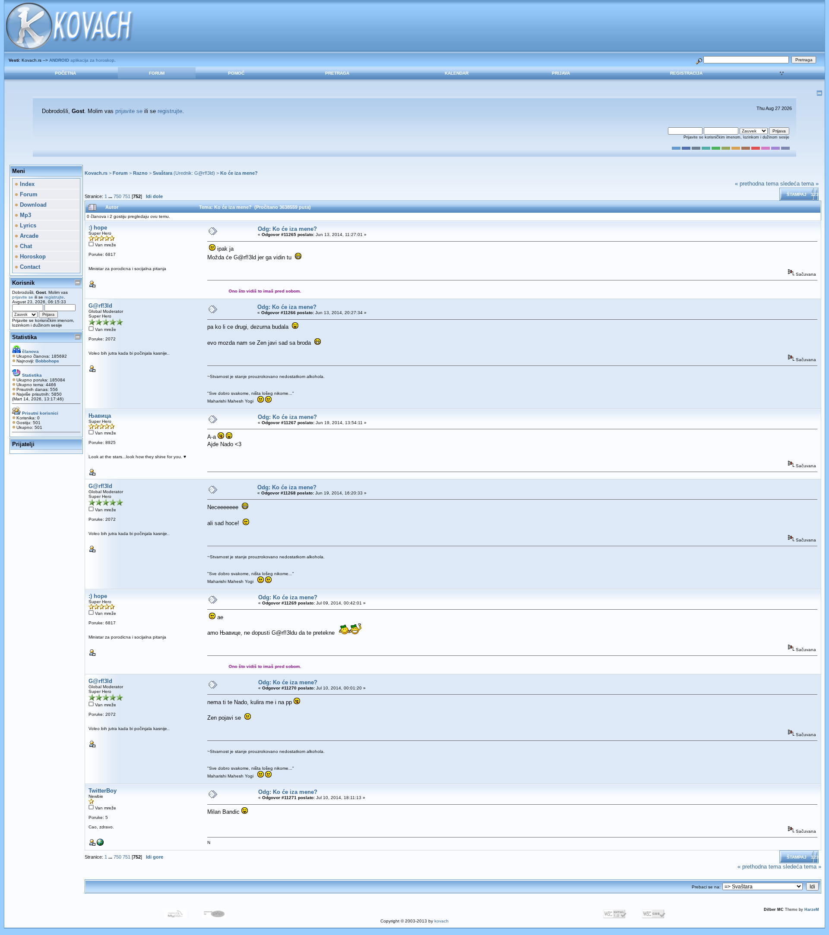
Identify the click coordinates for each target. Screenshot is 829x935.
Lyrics (27, 225)
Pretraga (337, 73)
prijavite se (128, 111)
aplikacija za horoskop (81, 60)
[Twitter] (100, 844)
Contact (29, 267)
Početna (65, 73)
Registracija (686, 73)
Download (32, 204)
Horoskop (32, 256)
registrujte (170, 111)
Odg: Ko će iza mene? (287, 229)
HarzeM (811, 909)
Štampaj (797, 194)
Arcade (28, 236)
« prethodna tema (756, 183)
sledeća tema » (799, 183)
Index (26, 184)
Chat (25, 246)
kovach (441, 921)
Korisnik (23, 283)
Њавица (100, 415)
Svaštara (162, 173)
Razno (140, 173)
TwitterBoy (103, 790)
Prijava (561, 73)
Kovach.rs (96, 173)
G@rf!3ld (203, 173)
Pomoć (236, 73)
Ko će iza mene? (239, 173)
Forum (157, 73)
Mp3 (24, 215)
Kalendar (456, 73)
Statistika (24, 337)
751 (126, 196)
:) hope (98, 227)
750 (117, 196)
